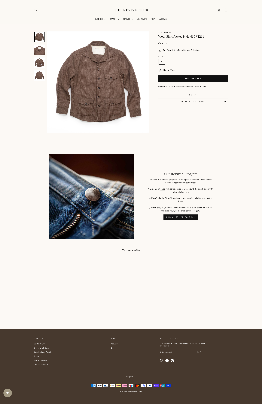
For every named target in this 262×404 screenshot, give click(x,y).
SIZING (193, 95)
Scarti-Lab (165, 32)
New (153, 19)
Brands (113, 19)
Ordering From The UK (43, 352)
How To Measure (40, 360)
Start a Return (39, 343)
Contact (37, 356)
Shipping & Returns (193, 101)
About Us (114, 343)
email (162, 189)
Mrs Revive (142, 19)
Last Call (163, 19)
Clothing (99, 19)
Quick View (57, 301)
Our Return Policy (41, 364)
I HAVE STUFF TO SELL (180, 217)
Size (160, 56)
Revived (127, 19)
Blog (112, 348)
